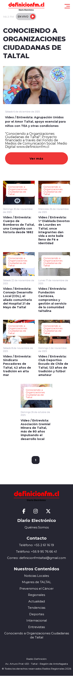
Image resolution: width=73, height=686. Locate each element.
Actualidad (36, 601)
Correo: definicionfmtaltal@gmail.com (36, 558)
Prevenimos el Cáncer (36, 588)
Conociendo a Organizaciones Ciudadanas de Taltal (17, 190)
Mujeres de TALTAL (36, 582)
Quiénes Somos (37, 527)
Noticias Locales (36, 576)
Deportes (36, 614)
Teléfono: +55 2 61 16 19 (36, 545)
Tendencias (36, 608)
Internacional (36, 620)
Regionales (36, 595)
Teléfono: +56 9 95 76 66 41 (36, 551)
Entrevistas (36, 627)
